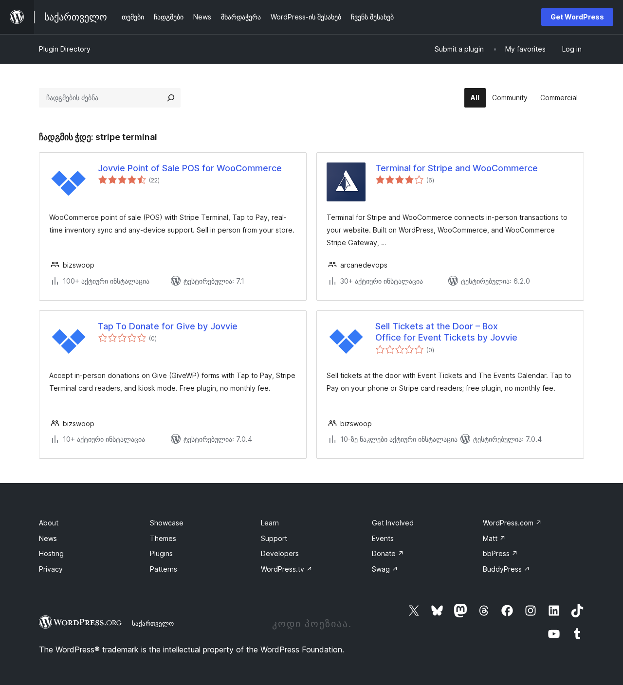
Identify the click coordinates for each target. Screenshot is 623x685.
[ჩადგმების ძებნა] (171, 98)
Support (274, 538)
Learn (270, 523)
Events (383, 538)
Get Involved (393, 523)
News (48, 538)
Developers (280, 553)
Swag (385, 569)
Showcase (166, 523)
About (48, 523)
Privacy (51, 569)
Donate (388, 553)
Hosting (51, 553)
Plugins (161, 553)
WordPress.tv (286, 569)
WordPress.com (512, 523)
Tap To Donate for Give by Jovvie (168, 326)
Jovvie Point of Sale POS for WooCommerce (190, 168)
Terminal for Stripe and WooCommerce (456, 168)
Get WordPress (577, 17)
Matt (494, 538)
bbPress (500, 553)
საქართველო (153, 623)
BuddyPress (506, 569)
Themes (163, 538)
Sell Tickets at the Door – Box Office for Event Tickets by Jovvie (446, 331)
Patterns (163, 569)
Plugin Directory (65, 49)
